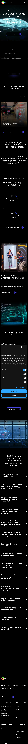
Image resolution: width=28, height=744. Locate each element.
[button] (25, 2)
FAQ (17, 717)
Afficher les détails (19, 387)
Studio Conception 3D (6, 721)
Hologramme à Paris (6, 728)
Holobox (3, 718)
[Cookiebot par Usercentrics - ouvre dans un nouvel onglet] (21, 347)
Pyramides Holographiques (5, 709)
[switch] (25, 374)
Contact (18, 728)
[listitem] (14, 115)
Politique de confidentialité (19, 738)
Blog (17, 712)
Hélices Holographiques (6, 706)
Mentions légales (20, 731)
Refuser (14, 395)
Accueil (17, 706)
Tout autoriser (14, 391)
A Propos (18, 709)
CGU (17, 734)
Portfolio (18, 715)
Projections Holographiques (5, 714)
